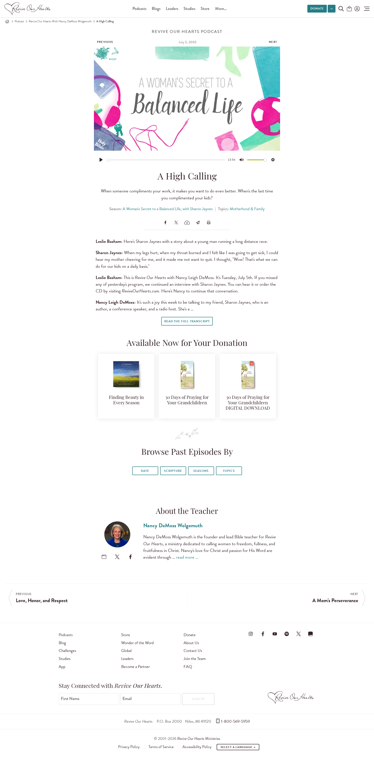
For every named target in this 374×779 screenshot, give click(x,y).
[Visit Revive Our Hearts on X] (298, 634)
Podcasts (139, 8)
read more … (187, 557)
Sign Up (198, 699)
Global (126, 650)
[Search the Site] (341, 8)
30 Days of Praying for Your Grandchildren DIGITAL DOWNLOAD (248, 403)
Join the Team (195, 658)
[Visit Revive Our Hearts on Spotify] (286, 634)
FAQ (188, 666)
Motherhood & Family (247, 209)
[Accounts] (357, 8)
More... (221, 8)
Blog (62, 643)
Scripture (173, 471)
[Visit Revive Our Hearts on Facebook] (263, 634)
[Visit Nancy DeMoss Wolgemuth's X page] (117, 557)
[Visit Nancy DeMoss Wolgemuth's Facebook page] (130, 557)
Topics (229, 471)
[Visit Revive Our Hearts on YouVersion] (310, 634)
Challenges (67, 650)
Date (145, 471)
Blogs (156, 8)
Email (127, 699)
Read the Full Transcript (187, 321)
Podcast (19, 21)
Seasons (200, 471)
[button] (365, 8)
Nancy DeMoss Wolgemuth (173, 525)
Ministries (198, 738)
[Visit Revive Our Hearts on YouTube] (274, 634)
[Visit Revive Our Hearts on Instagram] (251, 634)
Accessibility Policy (196, 747)
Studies (189, 8)
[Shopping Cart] (349, 9)
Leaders (172, 8)
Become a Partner (135, 666)
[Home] (7, 21)
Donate (317, 8)
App (62, 666)
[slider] (166, 160)
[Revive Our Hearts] (28, 8)
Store (205, 8)
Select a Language (237, 747)
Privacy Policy (129, 747)
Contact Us (193, 650)
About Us (191, 643)
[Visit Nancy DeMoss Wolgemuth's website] (104, 557)
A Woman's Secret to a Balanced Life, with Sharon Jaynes (168, 209)
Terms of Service (161, 747)
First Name (70, 699)
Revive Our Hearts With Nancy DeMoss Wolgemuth (60, 21)
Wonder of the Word (137, 643)
